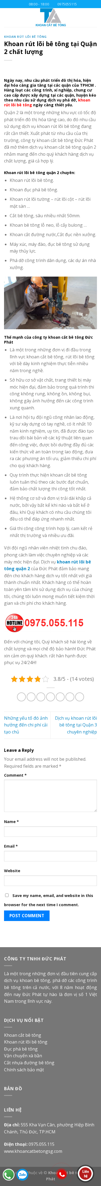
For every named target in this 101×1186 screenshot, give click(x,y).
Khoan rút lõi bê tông (25, 37)
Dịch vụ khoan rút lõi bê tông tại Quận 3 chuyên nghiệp (76, 725)
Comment (15, 775)
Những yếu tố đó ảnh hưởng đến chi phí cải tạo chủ (26, 725)
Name (11, 821)
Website (12, 870)
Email (11, 846)
